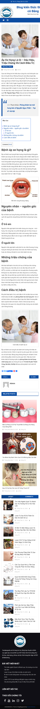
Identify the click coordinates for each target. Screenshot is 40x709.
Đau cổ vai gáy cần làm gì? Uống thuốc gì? (15, 488)
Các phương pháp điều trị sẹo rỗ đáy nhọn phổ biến (25, 553)
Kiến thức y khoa (7, 66)
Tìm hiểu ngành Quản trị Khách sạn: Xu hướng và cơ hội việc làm (25, 504)
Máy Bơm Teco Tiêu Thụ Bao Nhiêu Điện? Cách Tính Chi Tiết (25, 620)
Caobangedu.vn (7, 650)
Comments (29, 496)
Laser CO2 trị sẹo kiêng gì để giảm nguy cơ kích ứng (25, 541)
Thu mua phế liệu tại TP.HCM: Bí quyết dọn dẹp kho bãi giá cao (25, 593)
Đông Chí (23, 429)
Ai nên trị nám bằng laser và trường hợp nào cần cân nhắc (25, 529)
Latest (10, 496)
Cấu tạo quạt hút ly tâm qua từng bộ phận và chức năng (25, 566)
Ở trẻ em (8, 130)
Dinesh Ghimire (31, 707)
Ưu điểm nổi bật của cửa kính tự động (35, 377)
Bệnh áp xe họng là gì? (12, 126)
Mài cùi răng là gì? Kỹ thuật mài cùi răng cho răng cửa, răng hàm (18, 426)
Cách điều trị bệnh (10, 137)
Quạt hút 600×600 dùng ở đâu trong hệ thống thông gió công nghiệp (25, 579)
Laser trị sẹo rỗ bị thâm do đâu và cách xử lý (24, 517)
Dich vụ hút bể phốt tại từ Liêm (7, 377)
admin (19, 69)
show (10, 144)
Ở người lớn (9, 133)
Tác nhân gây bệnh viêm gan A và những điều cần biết (19, 457)
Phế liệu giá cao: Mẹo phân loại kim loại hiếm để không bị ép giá (25, 607)
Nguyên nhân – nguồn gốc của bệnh (16, 128)
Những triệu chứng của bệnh (13, 135)
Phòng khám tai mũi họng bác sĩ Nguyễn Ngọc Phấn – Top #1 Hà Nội (21, 108)
